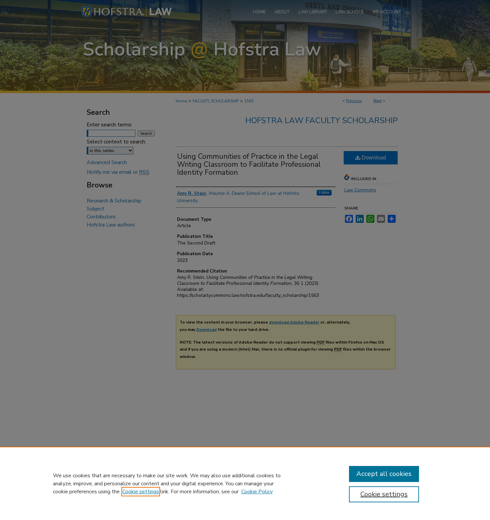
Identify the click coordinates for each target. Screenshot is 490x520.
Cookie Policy (257, 491)
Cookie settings (140, 491)
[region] (245, 483)
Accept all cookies (384, 473)
